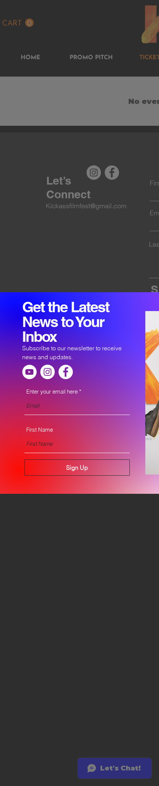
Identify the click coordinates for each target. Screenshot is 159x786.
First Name (39, 429)
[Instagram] (47, 372)
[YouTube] (29, 372)
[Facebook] (65, 372)
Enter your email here (52, 391)
